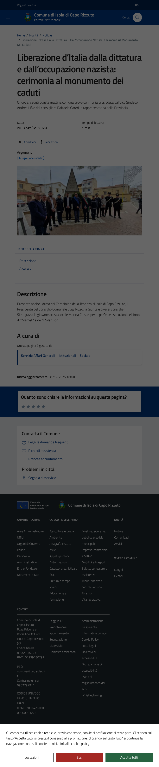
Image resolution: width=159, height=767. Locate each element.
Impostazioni (30, 757)
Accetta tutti (129, 757)
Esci (79, 757)
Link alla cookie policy (74, 743)
